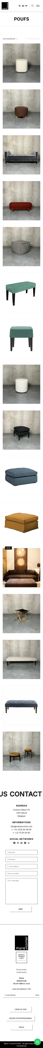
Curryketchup (21, 1046)
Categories (9, 39)
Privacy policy (21, 969)
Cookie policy (21, 972)
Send (37, 995)
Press (21, 978)
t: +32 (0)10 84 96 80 (21, 829)
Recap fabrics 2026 (21, 984)
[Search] (32, 5)
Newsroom (21, 981)
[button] (37, 1042)
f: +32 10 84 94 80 (21, 833)
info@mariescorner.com (21, 826)
